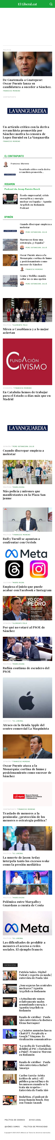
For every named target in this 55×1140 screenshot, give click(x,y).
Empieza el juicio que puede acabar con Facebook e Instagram (27, 588)
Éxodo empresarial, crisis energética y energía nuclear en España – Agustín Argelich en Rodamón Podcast (35, 201)
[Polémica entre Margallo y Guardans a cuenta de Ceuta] (27, 882)
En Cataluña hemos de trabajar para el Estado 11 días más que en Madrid (27, 395)
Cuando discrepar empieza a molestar (23, 452)
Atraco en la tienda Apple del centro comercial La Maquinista (26, 726)
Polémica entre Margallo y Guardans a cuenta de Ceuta (23, 903)
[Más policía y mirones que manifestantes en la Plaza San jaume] (27, 472)
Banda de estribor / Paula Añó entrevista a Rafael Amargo (34, 1065)
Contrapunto (9, 97)
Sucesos (7, 720)
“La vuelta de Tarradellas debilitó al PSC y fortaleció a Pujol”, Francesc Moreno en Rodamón (35, 1050)
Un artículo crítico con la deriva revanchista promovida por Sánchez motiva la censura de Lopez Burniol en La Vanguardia (26, 132)
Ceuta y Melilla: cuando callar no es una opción (33, 277)
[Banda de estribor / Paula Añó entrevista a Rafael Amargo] (10, 1065)
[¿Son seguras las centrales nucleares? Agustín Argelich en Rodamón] (10, 989)
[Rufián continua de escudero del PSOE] (27, 649)
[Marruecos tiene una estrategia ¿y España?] (10, 245)
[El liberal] (27, 3)
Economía (8, 388)
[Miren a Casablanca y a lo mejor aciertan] (27, 310)
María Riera (19, 487)
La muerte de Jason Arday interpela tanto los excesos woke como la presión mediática (26, 860)
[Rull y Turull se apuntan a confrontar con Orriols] (27, 519)
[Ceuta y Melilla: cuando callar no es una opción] (10, 281)
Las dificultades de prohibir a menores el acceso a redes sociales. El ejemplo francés (24, 945)
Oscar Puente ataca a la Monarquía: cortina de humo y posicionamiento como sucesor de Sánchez (27, 770)
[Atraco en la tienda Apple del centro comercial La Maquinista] (27, 697)
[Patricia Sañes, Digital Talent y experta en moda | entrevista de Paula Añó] (10, 975)
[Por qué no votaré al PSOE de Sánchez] (27, 608)
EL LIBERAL (18, 721)
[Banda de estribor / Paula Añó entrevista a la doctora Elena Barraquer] (10, 1020)
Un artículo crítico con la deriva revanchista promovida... (34, 170)
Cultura (7, 582)
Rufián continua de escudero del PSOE (26, 669)
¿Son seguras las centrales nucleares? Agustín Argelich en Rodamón (35, 988)
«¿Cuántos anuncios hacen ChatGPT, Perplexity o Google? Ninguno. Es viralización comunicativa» (35, 1035)
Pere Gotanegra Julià (23, 446)
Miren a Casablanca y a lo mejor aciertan (26, 330)
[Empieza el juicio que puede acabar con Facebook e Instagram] (27, 564)
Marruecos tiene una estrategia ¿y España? (32, 241)
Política (7, 50)
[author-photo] (22, 232)
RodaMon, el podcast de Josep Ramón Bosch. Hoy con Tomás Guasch (34, 1099)
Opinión (7, 446)
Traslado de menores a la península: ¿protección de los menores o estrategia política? (25, 816)
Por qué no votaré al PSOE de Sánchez (24, 629)
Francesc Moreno (11, 91)
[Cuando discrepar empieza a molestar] (27, 424)
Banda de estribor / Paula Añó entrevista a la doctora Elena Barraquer (35, 1020)
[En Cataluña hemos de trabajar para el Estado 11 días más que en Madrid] (27, 362)
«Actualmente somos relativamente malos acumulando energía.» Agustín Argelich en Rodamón (33, 1004)
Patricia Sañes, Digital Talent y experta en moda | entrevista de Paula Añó (35, 975)
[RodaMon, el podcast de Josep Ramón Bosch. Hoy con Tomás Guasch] (10, 1100)
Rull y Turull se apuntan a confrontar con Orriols (21, 540)
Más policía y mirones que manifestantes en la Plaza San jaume (24, 494)
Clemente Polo (20, 325)
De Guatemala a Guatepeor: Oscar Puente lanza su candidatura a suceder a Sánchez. (27, 83)
